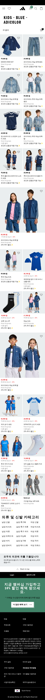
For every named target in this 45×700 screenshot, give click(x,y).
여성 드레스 (35, 545)
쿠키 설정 (7, 662)
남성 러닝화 (21, 536)
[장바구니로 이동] (41, 8)
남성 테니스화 (22, 545)
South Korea (26, 691)
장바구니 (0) (30, 575)
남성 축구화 (21, 522)
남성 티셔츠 (7, 527)
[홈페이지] (22, 9)
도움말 (6, 631)
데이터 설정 (27, 662)
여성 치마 (34, 541)
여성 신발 (34, 522)
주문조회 (7, 625)
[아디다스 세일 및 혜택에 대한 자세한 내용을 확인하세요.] (22, 2)
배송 (5, 619)
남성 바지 (6, 541)
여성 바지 (34, 536)
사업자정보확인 (9, 682)
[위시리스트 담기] (18, 38)
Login (12, 575)
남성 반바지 (7, 545)
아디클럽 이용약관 (29, 674)
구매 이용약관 (28, 625)
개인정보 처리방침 (29, 668)
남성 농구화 (21, 541)
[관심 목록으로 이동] (9, 8)
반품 (24, 619)
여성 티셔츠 (35, 527)
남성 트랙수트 (7, 536)
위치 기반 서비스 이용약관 (12, 675)
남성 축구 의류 (22, 527)
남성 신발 (6, 522)
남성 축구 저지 (22, 532)
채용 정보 (26, 631)
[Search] (36, 8)
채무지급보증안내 (29, 682)
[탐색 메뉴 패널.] (3, 8)
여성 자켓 (34, 532)
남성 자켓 (6, 532)
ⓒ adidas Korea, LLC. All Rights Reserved (22, 697)
